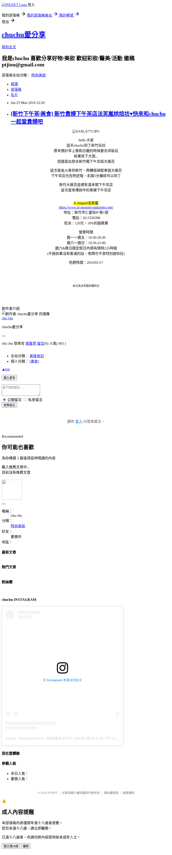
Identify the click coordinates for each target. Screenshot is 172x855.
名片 (14, 95)
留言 (40, 343)
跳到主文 (9, 47)
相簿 (14, 84)
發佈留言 (9, 405)
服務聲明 (128, 792)
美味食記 (37, 356)
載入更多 (9, 378)
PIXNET (52, 792)
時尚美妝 (38, 75)
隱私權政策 (111, 792)
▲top (6, 369)
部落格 (16, 89)
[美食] (34, 361)
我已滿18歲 (11, 846)
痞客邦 (31, 343)
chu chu (7, 318)
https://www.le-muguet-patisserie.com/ (86, 207)
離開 (26, 846)
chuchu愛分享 (24, 35)
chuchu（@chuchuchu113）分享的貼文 (34, 738)
